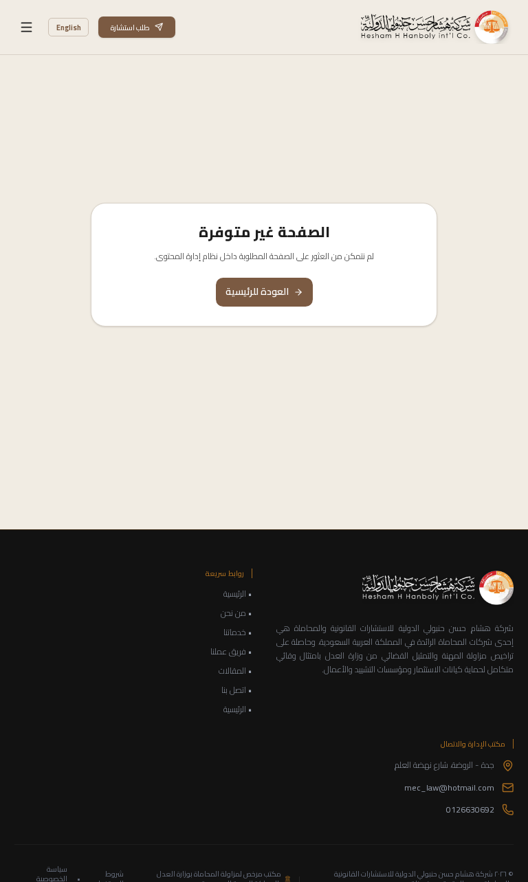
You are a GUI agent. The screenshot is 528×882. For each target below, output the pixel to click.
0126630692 (470, 810)
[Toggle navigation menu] (26, 27)
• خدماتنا (237, 632)
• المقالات (235, 671)
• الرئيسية (237, 594)
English (68, 27)
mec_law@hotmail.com (449, 788)
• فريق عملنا (231, 652)
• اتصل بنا (236, 690)
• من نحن (236, 613)
